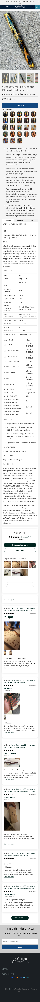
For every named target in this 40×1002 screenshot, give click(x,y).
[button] (7, 94)
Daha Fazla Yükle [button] (20, 918)
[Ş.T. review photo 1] (20, 704)
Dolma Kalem (23, 282)
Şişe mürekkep (24, 307)
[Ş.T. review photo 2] (6, 717)
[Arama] (33, 7)
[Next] (38, 40)
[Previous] (2, 40)
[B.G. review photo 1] (20, 635)
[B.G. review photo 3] (12, 652)
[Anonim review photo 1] (20, 816)
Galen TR (11, 989)
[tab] (8, 220)
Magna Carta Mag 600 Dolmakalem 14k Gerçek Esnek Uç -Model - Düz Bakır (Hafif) (19, 610)
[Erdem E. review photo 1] (20, 762)
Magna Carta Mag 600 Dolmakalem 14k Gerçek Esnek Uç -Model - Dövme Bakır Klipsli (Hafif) (19, 888)
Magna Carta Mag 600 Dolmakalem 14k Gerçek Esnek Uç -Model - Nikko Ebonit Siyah (20, 791)
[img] (9, 614)
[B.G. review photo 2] (6, 652)
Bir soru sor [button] (20, 550)
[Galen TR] (20, 7)
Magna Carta (23, 279)
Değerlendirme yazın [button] (20, 545)
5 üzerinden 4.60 (25, 537)
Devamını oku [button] (9, 668)
